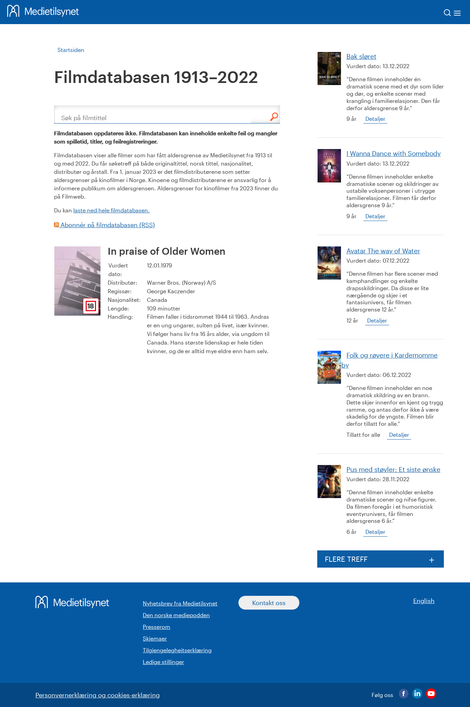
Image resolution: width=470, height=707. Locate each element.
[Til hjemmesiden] (43, 12)
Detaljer (375, 118)
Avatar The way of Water (383, 251)
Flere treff (346, 559)
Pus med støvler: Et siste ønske (393, 469)
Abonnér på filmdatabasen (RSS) (107, 225)
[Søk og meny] (452, 14)
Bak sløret (361, 56)
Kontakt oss (269, 602)
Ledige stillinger (163, 661)
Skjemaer (155, 638)
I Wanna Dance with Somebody (393, 153)
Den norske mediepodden (176, 615)
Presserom (156, 626)
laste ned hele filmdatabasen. (111, 210)
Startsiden (70, 49)
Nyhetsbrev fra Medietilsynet (180, 603)
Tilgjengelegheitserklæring (177, 650)
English (424, 600)
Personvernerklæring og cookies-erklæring (97, 695)
